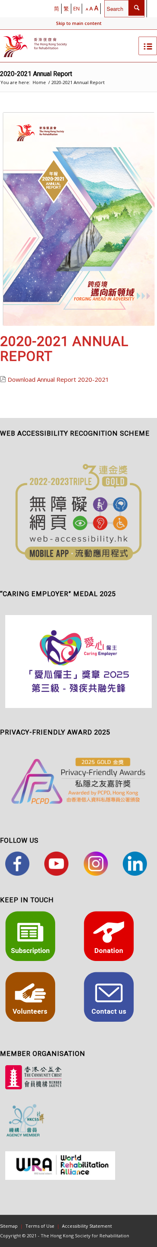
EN (76, 8)
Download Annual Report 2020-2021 (58, 379)
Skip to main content (78, 23)
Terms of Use (39, 1226)
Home (39, 82)
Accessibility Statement (87, 1226)
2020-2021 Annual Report (36, 74)
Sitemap (9, 1226)
